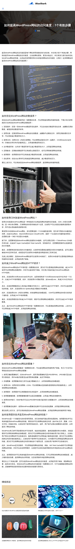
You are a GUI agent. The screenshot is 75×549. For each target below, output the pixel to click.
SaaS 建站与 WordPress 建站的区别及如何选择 (15, 510)
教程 (38, 31)
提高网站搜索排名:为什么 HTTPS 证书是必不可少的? (53, 540)
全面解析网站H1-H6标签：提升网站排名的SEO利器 (16, 540)
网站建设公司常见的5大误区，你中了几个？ (50, 510)
